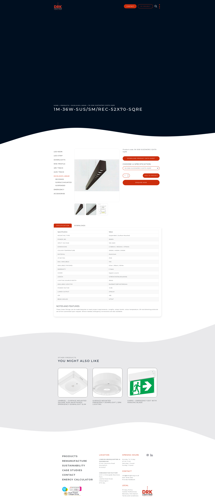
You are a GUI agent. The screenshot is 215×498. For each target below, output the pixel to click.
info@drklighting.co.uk (130, 475)
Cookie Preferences (129, 492)
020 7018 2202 (127, 477)
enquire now (141, 182)
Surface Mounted (63, 182)
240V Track (59, 172)
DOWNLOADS (79, 225)
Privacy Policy (127, 490)
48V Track (58, 168)
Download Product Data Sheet (141, 158)
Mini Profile (59, 164)
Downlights (59, 160)
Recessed (59, 179)
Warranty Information (130, 494)
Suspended (60, 185)
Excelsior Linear (62, 176)
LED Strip (58, 156)
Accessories (59, 193)
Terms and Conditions (130, 496)
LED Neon (58, 152)
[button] (155, 6)
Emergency (59, 189)
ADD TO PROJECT (151, 175)
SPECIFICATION (62, 225)
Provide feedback (128, 479)
